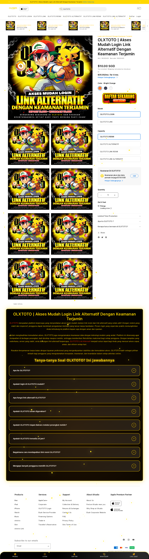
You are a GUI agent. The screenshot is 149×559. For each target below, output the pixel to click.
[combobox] (83, 9)
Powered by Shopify (127, 551)
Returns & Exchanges (71, 508)
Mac (16, 500)
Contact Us (67, 512)
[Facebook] (99, 237)
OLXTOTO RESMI (54, 16)
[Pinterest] (106, 237)
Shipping (111, 69)
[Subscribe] (48, 546)
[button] (12, 16)
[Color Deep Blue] (105, 88)
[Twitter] (102, 237)
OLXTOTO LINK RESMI (92, 16)
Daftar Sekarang (88, 2)
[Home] (13, 8)
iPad (16, 504)
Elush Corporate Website (96, 512)
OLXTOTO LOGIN (25, 16)
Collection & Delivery (71, 504)
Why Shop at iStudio (94, 508)
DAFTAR (74, 556)
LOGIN (45, 556)
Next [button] (140, 2)
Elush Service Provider (47, 512)
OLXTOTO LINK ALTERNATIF (114, 16)
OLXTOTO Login (45, 508)
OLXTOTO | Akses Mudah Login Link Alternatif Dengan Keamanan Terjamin (62, 2)
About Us (90, 500)
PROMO (15, 556)
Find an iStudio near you (95, 504)
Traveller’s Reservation (48, 525)
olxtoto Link (19, 529)
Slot (16, 525)
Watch (17, 512)
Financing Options (46, 516)
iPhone (17, 508)
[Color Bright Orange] (100, 88)
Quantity (101, 190)
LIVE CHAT (134, 556)
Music (17, 516)
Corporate (42, 504)
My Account (67, 500)
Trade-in (42, 520)
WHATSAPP (104, 556)
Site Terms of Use (69, 525)
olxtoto (17, 520)
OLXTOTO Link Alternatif (80, 341)
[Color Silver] (111, 88)
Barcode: (113, 58)
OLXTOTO (12, 16)
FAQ (64, 516)
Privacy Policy (68, 520)
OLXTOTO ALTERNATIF (72, 16)
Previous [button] (9, 2)
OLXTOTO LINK (39, 16)
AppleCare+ (43, 500)
